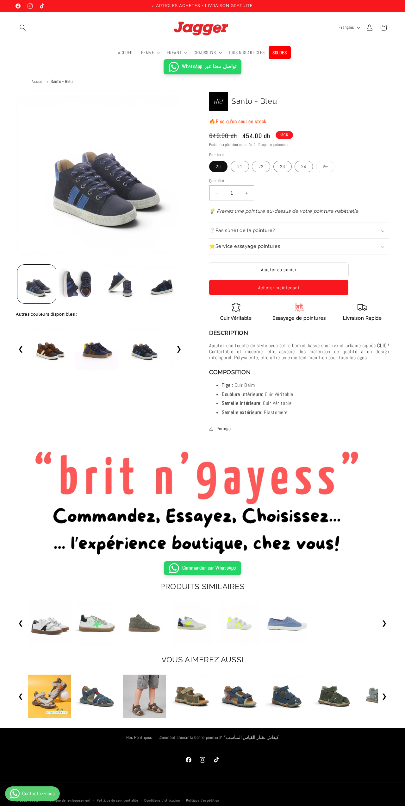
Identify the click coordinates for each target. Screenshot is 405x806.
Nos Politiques (139, 737)
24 (303, 166)
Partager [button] (224, 428)
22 (261, 166)
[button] (23, 28)
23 (282, 166)
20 (218, 166)
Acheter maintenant (279, 288)
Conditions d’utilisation (162, 800)
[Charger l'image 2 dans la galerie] (78, 284)
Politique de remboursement (68, 800)
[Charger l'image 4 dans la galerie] (162, 284)
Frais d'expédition (223, 144)
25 (328, 167)
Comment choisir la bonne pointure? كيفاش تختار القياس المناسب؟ (219, 737)
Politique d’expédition (202, 800)
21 (239, 166)
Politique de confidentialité (117, 800)
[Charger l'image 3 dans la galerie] (120, 284)
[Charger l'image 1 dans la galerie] (36, 284)
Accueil (38, 81)
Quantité (216, 180)
